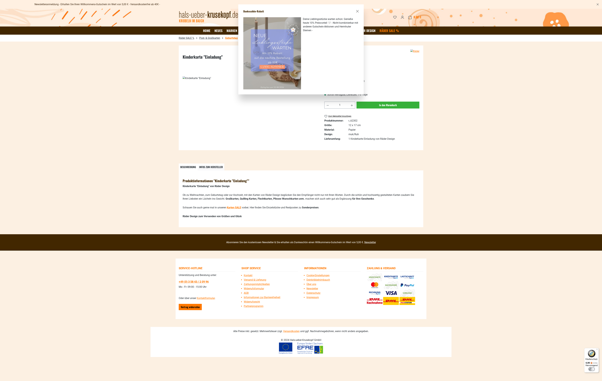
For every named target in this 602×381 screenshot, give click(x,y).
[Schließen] (357, 11)
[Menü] (597, 350)
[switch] (592, 369)
